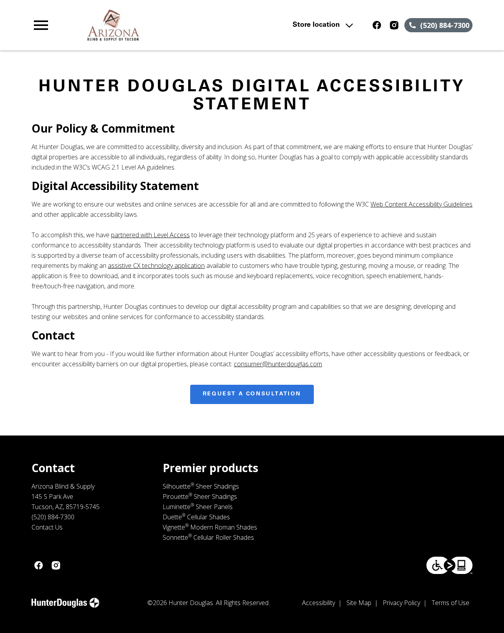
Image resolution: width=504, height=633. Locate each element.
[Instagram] (394, 25)
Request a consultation (252, 394)
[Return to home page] (167, 25)
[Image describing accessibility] (449, 565)
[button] (41, 25)
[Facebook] (377, 25)
